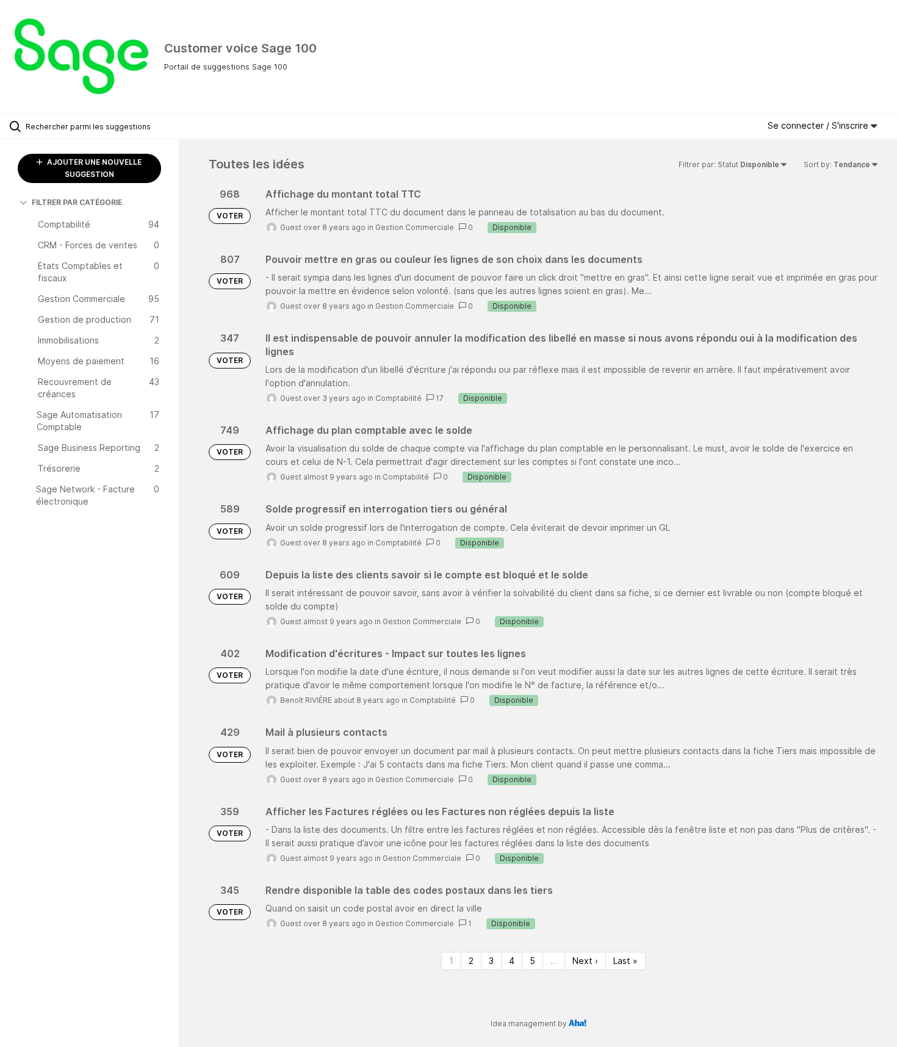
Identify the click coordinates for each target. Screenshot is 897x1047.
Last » (625, 960)
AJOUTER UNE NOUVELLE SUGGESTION (93, 168)
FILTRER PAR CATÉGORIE (77, 202)
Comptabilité (398, 398)
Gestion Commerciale (414, 227)
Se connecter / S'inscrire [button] (819, 125)
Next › (585, 960)
